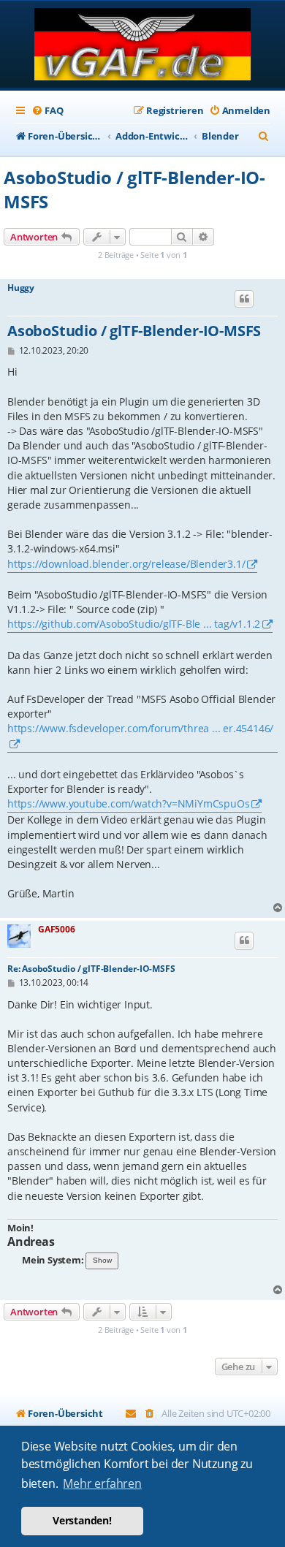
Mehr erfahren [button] (102, 1483)
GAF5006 (56, 929)
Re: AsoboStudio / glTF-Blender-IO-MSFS (91, 968)
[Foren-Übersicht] (143, 46)
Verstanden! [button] (82, 1520)
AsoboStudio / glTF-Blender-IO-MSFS (134, 189)
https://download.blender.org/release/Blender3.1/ (126, 564)
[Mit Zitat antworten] (244, 299)
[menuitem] (47, 110)
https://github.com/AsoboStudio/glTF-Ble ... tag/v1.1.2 (133, 624)
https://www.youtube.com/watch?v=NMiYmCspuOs (128, 803)
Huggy (20, 288)
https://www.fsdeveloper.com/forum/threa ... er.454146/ (140, 728)
